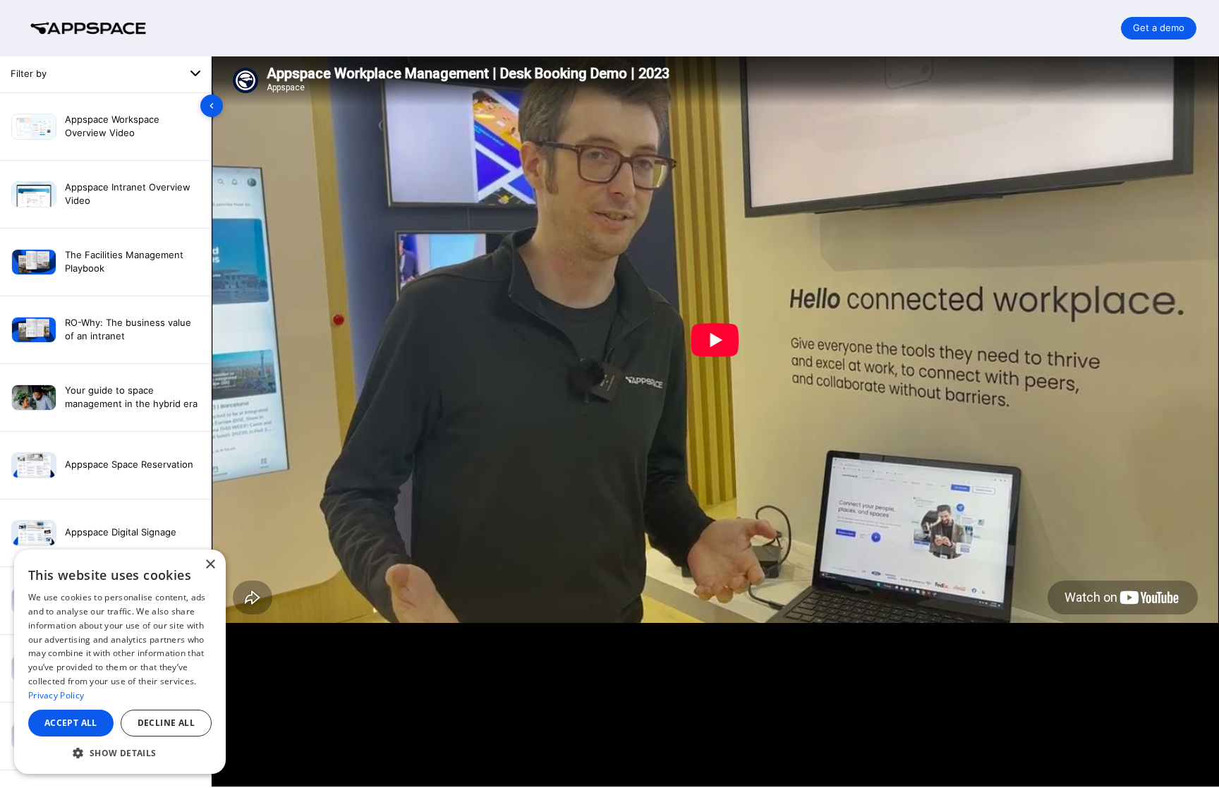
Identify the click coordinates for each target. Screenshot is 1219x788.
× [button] (210, 564)
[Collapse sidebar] (211, 106)
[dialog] (120, 662)
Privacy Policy (56, 695)
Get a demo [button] (1158, 27)
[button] (120, 753)
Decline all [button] (166, 723)
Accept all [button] (70, 723)
